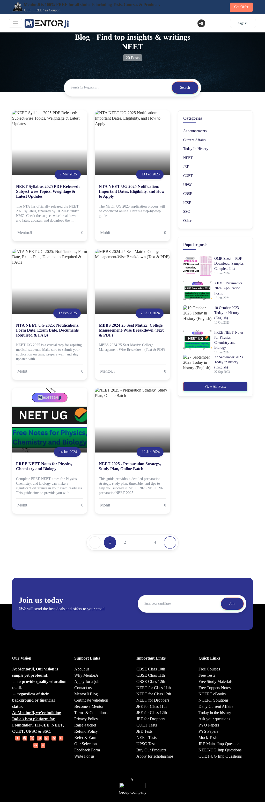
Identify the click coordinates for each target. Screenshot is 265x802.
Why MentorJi (86, 675)
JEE (186, 167)
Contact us (83, 688)
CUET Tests (146, 725)
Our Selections (86, 744)
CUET (188, 176)
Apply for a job (86, 681)
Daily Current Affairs (215, 706)
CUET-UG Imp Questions (220, 756)
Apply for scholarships (154, 756)
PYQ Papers (208, 725)
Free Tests (206, 675)
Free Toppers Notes (214, 688)
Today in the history (214, 712)
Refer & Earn (85, 737)
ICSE (187, 203)
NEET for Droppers (152, 700)
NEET (188, 158)
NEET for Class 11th (153, 688)
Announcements (195, 131)
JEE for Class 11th (151, 706)
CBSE (187, 194)
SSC (186, 212)
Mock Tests (207, 737)
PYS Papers (208, 731)
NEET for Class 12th (153, 694)
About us (81, 669)
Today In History (195, 149)
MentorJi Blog (86, 694)
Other (187, 221)
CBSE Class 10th (150, 669)
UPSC (187, 185)
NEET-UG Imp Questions (219, 750)
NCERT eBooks (212, 694)
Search (185, 88)
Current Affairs (194, 140)
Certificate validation (91, 700)
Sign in (242, 23)
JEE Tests (144, 731)
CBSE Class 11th (150, 675)
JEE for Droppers (150, 719)
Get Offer (241, 7)
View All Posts (215, 386)
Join (232, 604)
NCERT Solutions (213, 700)
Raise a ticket (85, 725)
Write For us (84, 756)
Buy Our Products (151, 750)
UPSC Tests (146, 744)
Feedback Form (87, 750)
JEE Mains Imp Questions (219, 744)
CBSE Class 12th (150, 681)
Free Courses (209, 669)
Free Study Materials (215, 681)
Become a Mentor (89, 706)
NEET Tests (146, 737)
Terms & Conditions (90, 712)
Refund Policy (86, 731)
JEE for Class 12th (151, 712)
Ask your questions (214, 719)
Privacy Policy (86, 719)
